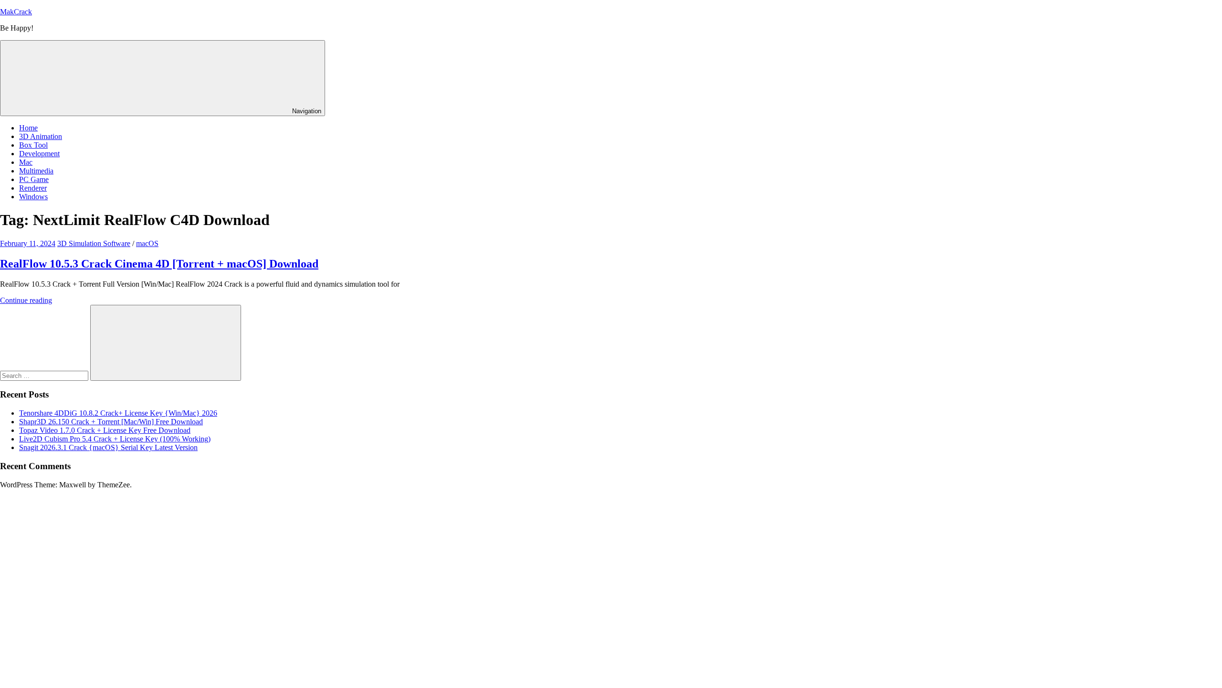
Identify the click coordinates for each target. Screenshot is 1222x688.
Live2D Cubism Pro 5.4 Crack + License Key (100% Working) (115, 439)
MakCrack (16, 12)
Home (28, 128)
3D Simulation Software (93, 243)
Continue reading (26, 300)
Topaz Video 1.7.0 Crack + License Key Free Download (104, 430)
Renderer (33, 188)
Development (39, 154)
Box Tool (33, 145)
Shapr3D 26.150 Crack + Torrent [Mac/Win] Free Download (111, 422)
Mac (25, 162)
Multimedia (36, 171)
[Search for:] (45, 375)
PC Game (34, 179)
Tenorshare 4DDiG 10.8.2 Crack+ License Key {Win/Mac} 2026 (118, 413)
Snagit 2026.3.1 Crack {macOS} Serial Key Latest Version (108, 447)
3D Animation (40, 136)
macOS (147, 243)
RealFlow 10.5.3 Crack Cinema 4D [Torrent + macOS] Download (159, 264)
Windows (33, 197)
